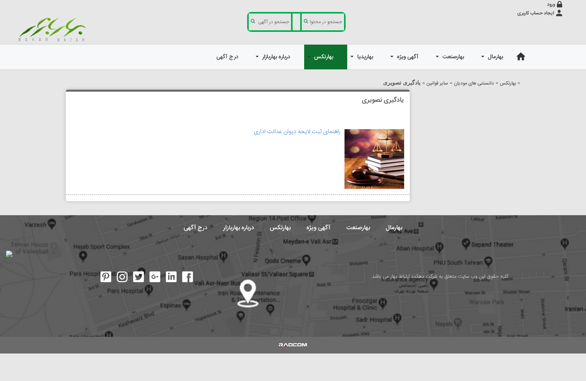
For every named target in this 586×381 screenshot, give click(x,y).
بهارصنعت (358, 227)
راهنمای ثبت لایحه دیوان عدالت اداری (297, 131)
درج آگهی (195, 227)
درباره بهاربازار (238, 227)
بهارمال (394, 227)
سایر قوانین (437, 83)
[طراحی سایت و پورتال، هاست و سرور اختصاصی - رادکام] (293, 345)
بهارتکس (508, 83)
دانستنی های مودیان (474, 83)
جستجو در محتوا (326, 22)
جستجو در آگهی (273, 22)
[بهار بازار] (54, 29)
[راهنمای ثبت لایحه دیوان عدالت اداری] (374, 159)
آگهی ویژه (318, 227)
